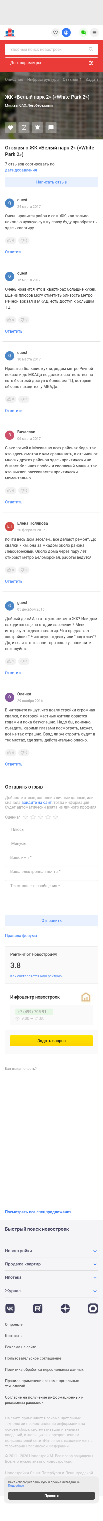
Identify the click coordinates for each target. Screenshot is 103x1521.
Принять (51, 1495)
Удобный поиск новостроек (36, 49)
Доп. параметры (25, 62)
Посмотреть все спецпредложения (38, 1212)
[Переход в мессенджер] (93, 1306)
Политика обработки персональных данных (44, 1369)
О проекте (13, 1324)
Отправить (52, 920)
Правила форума (21, 935)
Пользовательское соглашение (33, 1358)
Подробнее (16, 1485)
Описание (14, 79)
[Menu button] (83, 32)
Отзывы (72, 79)
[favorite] (55, 32)
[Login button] (66, 32)
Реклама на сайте (20, 1347)
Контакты (13, 1336)
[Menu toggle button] (94, 32)
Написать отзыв (51, 182)
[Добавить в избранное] (10, 127)
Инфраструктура (43, 79)
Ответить (13, 252)
